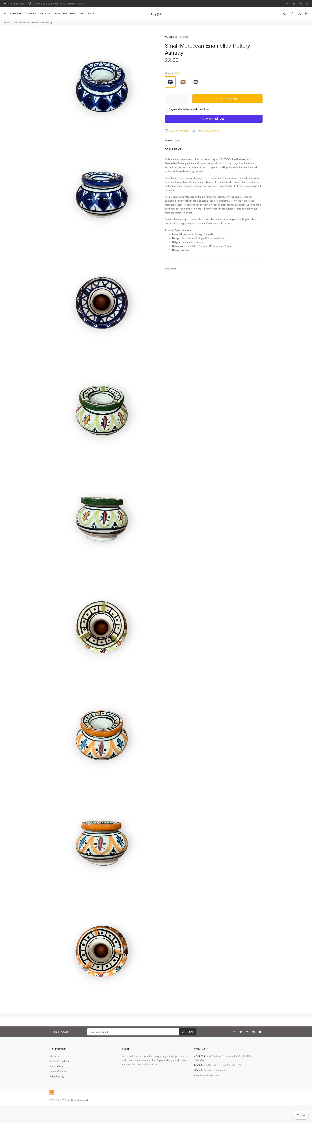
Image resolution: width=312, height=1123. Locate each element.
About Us (54, 1056)
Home (6, 22)
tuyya (177, 140)
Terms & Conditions (60, 1061)
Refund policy (56, 1076)
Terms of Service (58, 1071)
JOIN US (187, 1032)
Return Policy (56, 1066)
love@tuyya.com (211, 1075)
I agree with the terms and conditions (189, 109)
